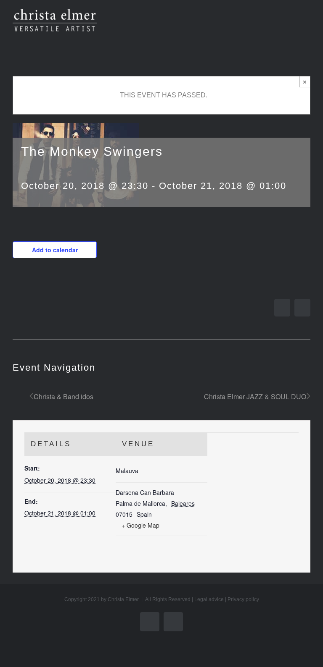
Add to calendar (55, 250)
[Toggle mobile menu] (307, 23)
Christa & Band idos (63, 396)
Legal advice (209, 599)
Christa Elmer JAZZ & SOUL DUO (255, 396)
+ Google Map (140, 525)
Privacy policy (243, 599)
